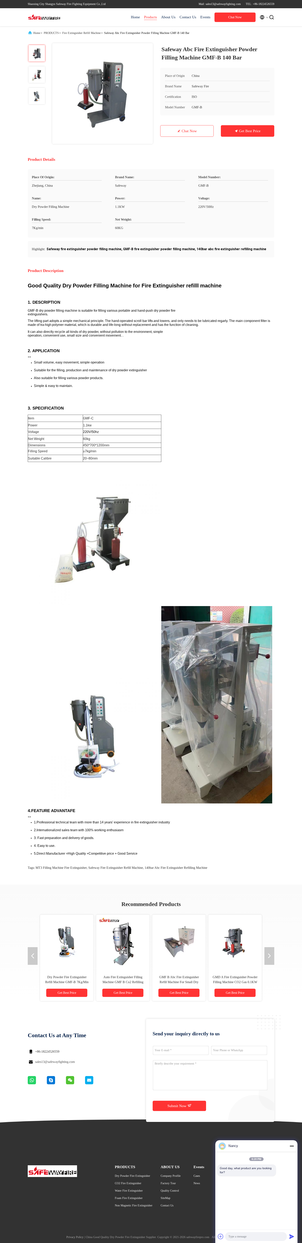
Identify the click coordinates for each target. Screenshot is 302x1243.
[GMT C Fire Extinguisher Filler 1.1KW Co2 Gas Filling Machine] (123, 941)
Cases (197, 1175)
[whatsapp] (37, 1083)
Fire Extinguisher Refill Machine (81, 33)
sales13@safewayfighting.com (55, 1062)
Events (205, 17)
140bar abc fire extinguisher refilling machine (176, 867)
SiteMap (165, 1198)
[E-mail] (94, 1083)
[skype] (56, 1083)
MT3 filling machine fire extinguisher (61, 867)
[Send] (291, 1236)
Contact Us (188, 17)
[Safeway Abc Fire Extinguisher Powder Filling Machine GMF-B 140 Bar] (102, 93)
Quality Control (170, 1190)
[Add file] (221, 1236)
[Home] (44, 17)
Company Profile (171, 1175)
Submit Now (177, 1106)
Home (135, 17)
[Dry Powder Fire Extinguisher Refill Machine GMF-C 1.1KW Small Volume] (66, 941)
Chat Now (235, 17)
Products (150, 17)
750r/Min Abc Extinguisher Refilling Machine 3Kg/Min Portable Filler (235, 982)
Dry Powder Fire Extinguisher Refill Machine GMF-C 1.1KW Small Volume (66, 982)
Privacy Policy (74, 1237)
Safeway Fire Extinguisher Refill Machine (115, 867)
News (197, 1183)
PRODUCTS (51, 33)
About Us (168, 17)
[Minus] (291, 1145)
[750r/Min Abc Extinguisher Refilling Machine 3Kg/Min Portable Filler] (235, 941)
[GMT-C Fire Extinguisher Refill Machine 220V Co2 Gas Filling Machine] (179, 941)
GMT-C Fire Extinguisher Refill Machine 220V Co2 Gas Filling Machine (179, 982)
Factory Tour (168, 1183)
